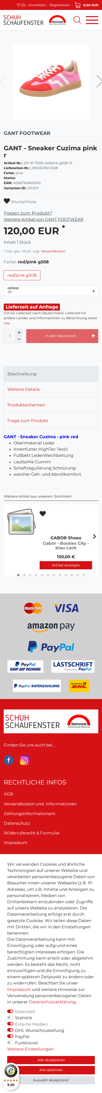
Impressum (19, 989)
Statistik (23, 1017)
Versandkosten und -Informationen (40, 803)
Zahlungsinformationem (29, 813)
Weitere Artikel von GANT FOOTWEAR (43, 219)
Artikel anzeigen (66, 565)
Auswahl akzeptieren (51, 1080)
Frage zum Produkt (27, 420)
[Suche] (77, 20)
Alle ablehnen (51, 1070)
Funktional (26, 1042)
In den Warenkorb (60, 336)
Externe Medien (31, 1024)
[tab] (51, 374)
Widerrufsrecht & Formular (32, 832)
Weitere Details (23, 389)
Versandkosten (53, 251)
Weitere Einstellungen (30, 1049)
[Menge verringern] (19, 339)
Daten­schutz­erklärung (52, 1001)
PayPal (22, 1036)
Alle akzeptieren (51, 1060)
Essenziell (25, 1011)
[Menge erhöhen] (19, 332)
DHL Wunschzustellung (39, 1030)
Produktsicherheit (26, 404)
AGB (8, 793)
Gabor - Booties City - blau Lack (66, 545)
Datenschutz (17, 823)
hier (7, 323)
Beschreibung (22, 373)
